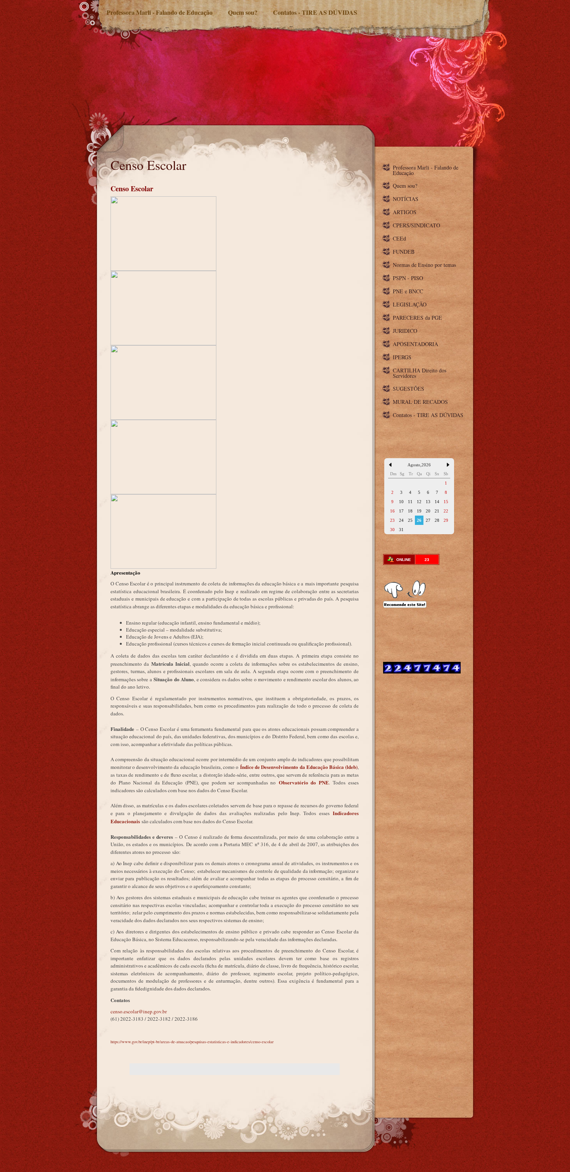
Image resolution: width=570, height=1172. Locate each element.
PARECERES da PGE (417, 317)
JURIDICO (405, 330)
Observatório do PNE (304, 782)
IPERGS (402, 357)
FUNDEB (404, 251)
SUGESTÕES (408, 388)
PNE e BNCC (408, 291)
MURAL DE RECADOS (420, 401)
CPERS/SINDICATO (416, 225)
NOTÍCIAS (405, 199)
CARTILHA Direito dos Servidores (419, 373)
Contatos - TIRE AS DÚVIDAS (315, 12)
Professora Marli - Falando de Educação (159, 12)
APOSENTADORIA (415, 344)
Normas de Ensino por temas (424, 264)
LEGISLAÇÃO (410, 304)
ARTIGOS (404, 212)
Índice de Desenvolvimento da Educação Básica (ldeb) (299, 766)
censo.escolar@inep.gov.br (139, 1011)
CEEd (399, 238)
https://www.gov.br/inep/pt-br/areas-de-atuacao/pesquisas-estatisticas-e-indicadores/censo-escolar (192, 1041)
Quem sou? (242, 12)
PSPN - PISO (408, 278)
